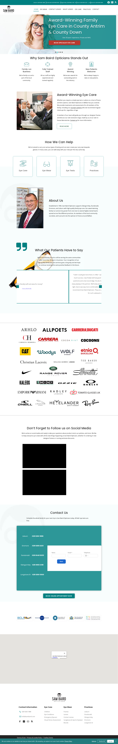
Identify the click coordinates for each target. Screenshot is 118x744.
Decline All (102, 741)
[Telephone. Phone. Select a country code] (86, 556)
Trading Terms (48, 738)
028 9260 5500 (99, 2)
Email (70, 552)
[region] (23, 166)
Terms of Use (21, 738)
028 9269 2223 (83, 2)
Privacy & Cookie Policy (34, 738)
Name (53, 552)
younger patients (76, 108)
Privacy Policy (68, 741)
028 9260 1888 (41, 2)
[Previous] (17, 286)
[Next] (100, 286)
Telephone (87, 552)
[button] (44, 9)
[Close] (116, 741)
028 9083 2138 (70, 2)
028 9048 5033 (55, 2)
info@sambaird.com (28, 716)
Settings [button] (94, 741)
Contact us (73, 120)
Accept (110, 741)
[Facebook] (108, 2)
